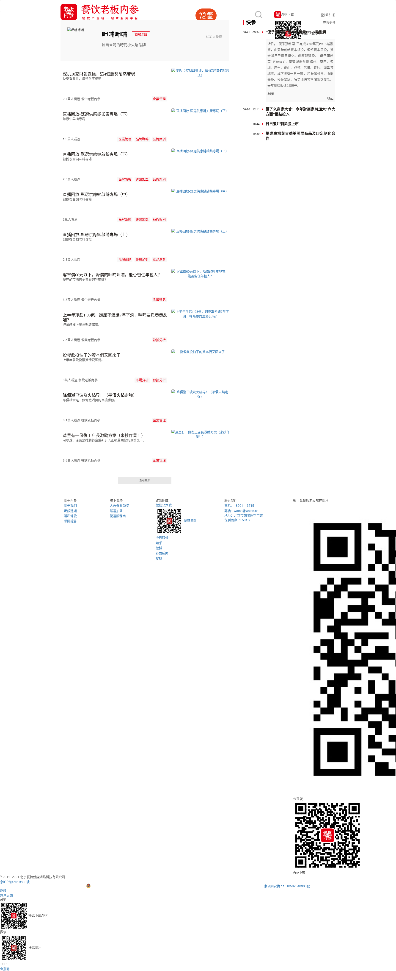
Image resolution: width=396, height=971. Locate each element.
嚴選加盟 (116, 510)
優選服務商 (118, 515)
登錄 (324, 14)
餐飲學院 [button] (145, 14)
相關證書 (70, 520)
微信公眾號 (176, 513)
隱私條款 (70, 515)
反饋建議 (70, 510)
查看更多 (144, 480)
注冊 (332, 14)
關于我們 (70, 505)
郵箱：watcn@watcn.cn (241, 510)
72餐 (166, 14)
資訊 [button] (123, 14)
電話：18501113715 (239, 505)
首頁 (109, 14)
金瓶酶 (5, 968)
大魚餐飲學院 (119, 505)
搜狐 (159, 558)
